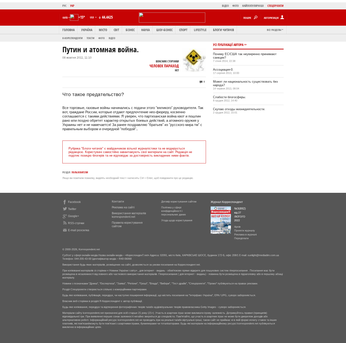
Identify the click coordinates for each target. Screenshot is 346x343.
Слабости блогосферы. (229, 97)
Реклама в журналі (245, 234)
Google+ (73, 216)
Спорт (183, 30)
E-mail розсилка (78, 230)
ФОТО (235, 6)
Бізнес (130, 30)
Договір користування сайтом (179, 201)
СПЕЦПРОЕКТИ (275, 6)
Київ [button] (65, 17)
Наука (145, 30)
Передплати (241, 238)
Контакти (118, 201)
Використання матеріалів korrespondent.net (129, 215)
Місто (103, 30)
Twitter (72, 209)
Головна (68, 30)
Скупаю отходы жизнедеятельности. (239, 109)
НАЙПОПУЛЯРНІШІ (253, 6)
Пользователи (80, 172)
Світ (116, 30)
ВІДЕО (225, 6)
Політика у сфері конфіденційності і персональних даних (173, 211)
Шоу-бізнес (164, 30)
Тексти (90, 38)
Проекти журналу (244, 230)
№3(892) (240, 208)
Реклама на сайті (123, 207)
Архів (237, 226)
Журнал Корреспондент (227, 202)
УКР (72, 6)
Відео (112, 38)
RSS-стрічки (76, 223)
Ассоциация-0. (223, 69)
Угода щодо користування (176, 220)
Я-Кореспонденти (72, 38)
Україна (86, 30)
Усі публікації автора (228, 44)
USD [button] (92, 17)
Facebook (74, 202)
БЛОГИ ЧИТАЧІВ (223, 30)
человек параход (164, 66)
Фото (101, 38)
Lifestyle (200, 30)
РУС (64, 6)
